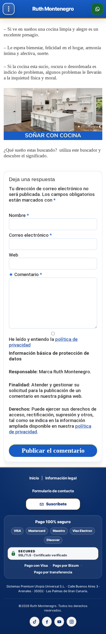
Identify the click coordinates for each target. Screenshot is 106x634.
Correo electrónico (30, 235)
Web (13, 255)
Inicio (34, 478)
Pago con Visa (36, 565)
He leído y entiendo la (43, 342)
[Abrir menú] (9, 9)
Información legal (61, 478)
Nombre (19, 215)
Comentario (28, 274)
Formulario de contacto (53, 491)
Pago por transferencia (53, 572)
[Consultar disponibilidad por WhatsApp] (97, 9)
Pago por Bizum (66, 565)
